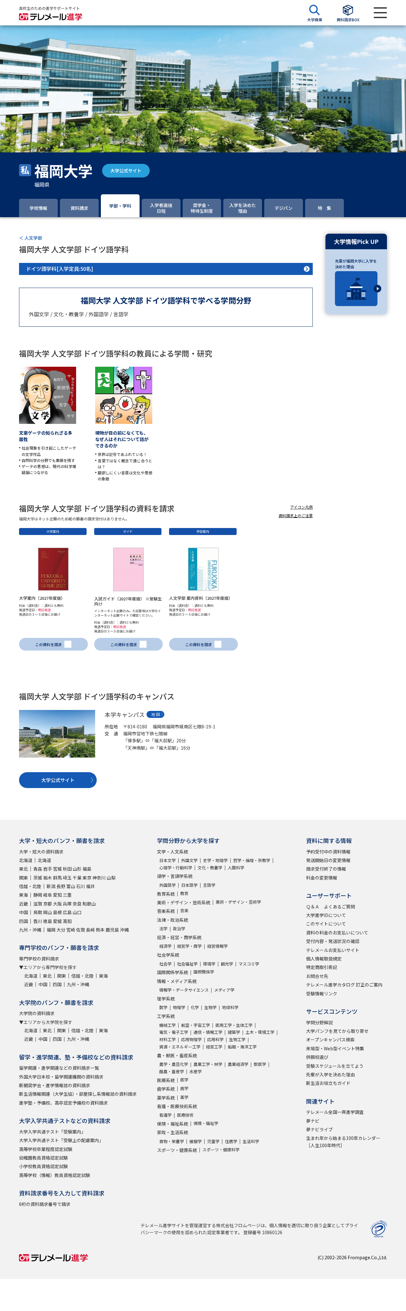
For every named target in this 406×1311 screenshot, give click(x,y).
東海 (23, 895)
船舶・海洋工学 (242, 1047)
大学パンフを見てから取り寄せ (337, 1031)
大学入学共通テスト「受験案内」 (52, 1131)
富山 (70, 886)
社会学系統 (168, 955)
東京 (86, 877)
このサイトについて (326, 923)
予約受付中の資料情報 (328, 851)
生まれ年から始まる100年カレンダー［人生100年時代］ (343, 1141)
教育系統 (166, 894)
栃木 (47, 877)
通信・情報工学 (207, 1032)
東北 (23, 869)
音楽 (184, 910)
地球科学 (230, 1007)
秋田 (67, 869)
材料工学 (167, 1039)
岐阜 (47, 895)
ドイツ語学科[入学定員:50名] (59, 268)
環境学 (209, 964)
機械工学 (167, 1025)
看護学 (165, 1115)
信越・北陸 (30, 886)
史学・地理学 (215, 860)
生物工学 (237, 1039)
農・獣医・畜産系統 (177, 1055)
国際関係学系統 (172, 972)
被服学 (195, 1141)
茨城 (37, 877)
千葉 (77, 877)
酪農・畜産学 (171, 1071)
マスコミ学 (249, 964)
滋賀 (37, 903)
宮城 (57, 869)
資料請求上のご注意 (295, 515)
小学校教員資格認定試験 (43, 1166)
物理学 (179, 1007)
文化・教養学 (210, 868)
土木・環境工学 (260, 1032)
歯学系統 (166, 1089)
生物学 (210, 1007)
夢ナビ (312, 1121)
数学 (163, 1007)
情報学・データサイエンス (184, 990)
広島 (67, 912)
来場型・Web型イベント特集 (335, 1048)
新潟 (51, 886)
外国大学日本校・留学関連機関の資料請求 (61, 1077)
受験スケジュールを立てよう (334, 1066)
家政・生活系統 (172, 1132)
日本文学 (167, 860)
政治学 (179, 929)
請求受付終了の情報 (326, 869)
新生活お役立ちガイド (328, 1083)
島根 (57, 912)
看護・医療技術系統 (177, 1106)
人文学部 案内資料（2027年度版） (200, 598)
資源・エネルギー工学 (179, 1047)
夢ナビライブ (319, 1129)
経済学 (165, 946)
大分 (60, 929)
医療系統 (166, 1080)
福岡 (51, 929)
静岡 (37, 895)
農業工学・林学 (207, 1064)
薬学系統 (166, 1097)
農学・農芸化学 (173, 1064)
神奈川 (99, 877)
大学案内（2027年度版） (42, 598)
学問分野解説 (319, 1022)
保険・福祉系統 (172, 1123)
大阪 (57, 903)
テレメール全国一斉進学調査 (335, 1112)
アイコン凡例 (301, 507)
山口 (77, 912)
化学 (195, 1007)
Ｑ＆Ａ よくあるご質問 (330, 906)
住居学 (231, 1141)
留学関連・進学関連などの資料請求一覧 (59, 1068)
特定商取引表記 (321, 967)
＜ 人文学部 (30, 238)
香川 (37, 921)
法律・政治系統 (172, 920)
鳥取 (37, 912)
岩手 (47, 869)
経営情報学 (217, 946)
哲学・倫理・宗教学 (251, 860)
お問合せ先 (317, 976)
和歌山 (89, 903)
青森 (37, 869)
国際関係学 (203, 972)
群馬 (57, 877)
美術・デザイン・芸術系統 (183, 902)
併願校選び (317, 1057)
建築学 (234, 1032)
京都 (47, 903)
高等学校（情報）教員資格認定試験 (54, 1175)
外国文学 (189, 860)
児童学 (213, 1141)
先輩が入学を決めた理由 (330, 1074)
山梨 (111, 877)
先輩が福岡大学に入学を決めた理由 (356, 263)
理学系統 (166, 998)
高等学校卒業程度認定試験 (45, 1149)
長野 (60, 886)
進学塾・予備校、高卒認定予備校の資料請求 (63, 1103)
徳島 (47, 921)
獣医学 (260, 1064)
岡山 (47, 912)
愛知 (57, 895)
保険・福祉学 (205, 1123)
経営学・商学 (189, 946)
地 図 (155, 714)
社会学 (165, 964)
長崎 (90, 929)
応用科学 (215, 1039)
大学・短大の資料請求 (41, 851)
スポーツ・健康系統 (177, 1150)
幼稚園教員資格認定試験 (43, 1157)
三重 (67, 895)
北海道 (25, 860)
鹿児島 (112, 929)
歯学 (184, 1088)
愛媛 (57, 921)
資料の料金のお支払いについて (337, 932)
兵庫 (67, 903)
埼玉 (67, 877)
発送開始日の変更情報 (328, 860)
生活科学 (251, 1141)
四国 (23, 921)
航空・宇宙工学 (195, 1025)
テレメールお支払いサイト (332, 950)
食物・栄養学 (171, 1141)
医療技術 (185, 1115)
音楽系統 (166, 911)
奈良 (77, 903)
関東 (23, 877)
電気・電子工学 (173, 1032)
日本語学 (189, 885)
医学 (184, 1080)
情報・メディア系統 (177, 981)
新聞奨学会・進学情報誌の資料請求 (54, 1085)
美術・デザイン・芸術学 (238, 902)
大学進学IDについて (326, 915)
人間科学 (236, 868)
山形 (77, 869)
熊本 (100, 929)
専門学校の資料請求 (39, 958)
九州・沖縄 (30, 929)
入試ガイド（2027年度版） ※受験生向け (128, 601)
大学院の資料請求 (37, 1013)
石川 (80, 886)
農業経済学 (238, 1064)
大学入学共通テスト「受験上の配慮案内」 (61, 1140)
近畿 (23, 903)
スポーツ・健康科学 (220, 1150)
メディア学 (224, 990)
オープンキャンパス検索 (330, 1039)
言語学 (209, 885)
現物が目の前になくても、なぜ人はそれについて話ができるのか (121, 439)
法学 (163, 929)
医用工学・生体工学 (233, 1025)
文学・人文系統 (172, 851)
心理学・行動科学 (175, 868)
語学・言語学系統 (175, 876)
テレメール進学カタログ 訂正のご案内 (344, 984)
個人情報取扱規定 (324, 958)
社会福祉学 (187, 964)
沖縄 (124, 929)
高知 (67, 921)
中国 (23, 912)
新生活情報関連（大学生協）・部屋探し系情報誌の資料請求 (78, 1094)
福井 (90, 886)
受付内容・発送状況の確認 (332, 941)
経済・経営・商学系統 (179, 937)
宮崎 (70, 929)
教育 (184, 893)
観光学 (227, 964)
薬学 (184, 1097)
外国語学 (167, 885)
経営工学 (214, 1047)
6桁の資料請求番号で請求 (44, 1204)
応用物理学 (191, 1039)
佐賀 (80, 929)
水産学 (195, 1071)
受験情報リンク (321, 993)
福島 (86, 869)
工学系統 (166, 1016)
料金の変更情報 (321, 877)
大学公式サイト (125, 170)
